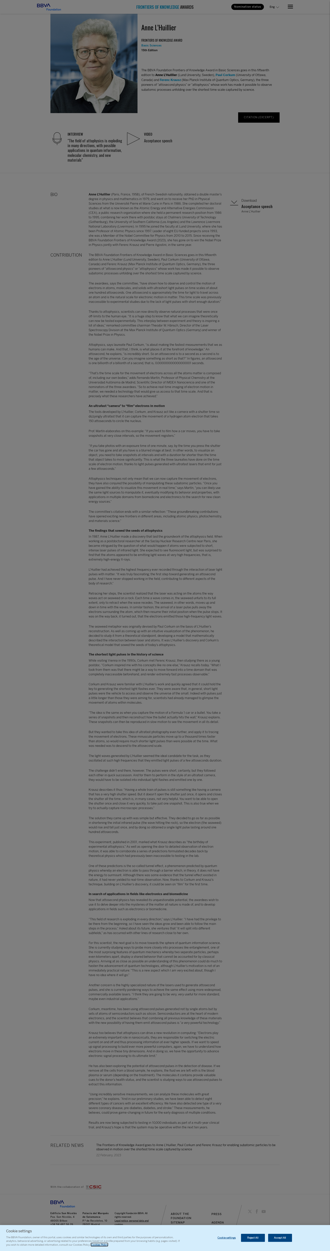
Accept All (280, 1237)
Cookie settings (227, 1237)
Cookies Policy (99, 1244)
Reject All (252, 1237)
